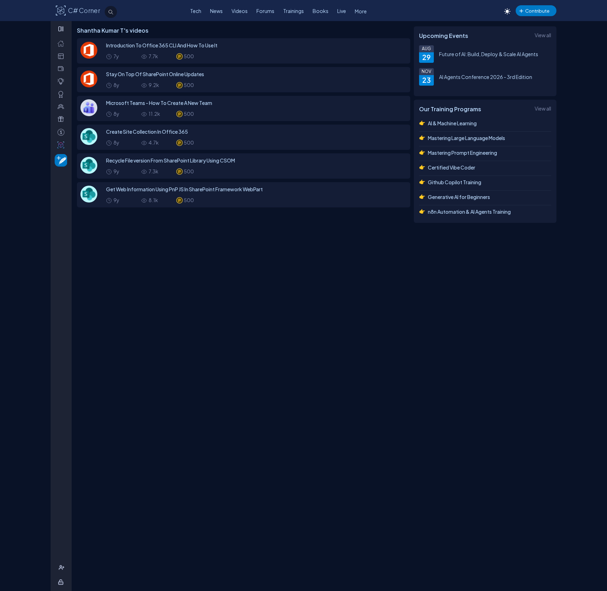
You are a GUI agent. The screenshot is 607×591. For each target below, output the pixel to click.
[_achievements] (62, 94)
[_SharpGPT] (62, 144)
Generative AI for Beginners (459, 197)
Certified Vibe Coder (451, 167)
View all (543, 35)
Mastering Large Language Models (466, 138)
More (361, 11)
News (216, 11)
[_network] (62, 106)
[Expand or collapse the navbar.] (61, 29)
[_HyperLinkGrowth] (59, 160)
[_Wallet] (62, 68)
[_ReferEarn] (62, 119)
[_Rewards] (62, 132)
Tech (195, 11)
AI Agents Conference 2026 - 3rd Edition (485, 77)
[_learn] (62, 81)
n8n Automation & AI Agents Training (469, 211)
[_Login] (62, 582)
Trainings (293, 11)
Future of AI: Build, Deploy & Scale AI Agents (488, 54)
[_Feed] (62, 43)
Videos (239, 11)
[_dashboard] (62, 56)
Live (341, 11)
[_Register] (62, 567)
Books (320, 11)
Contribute (537, 11)
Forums (265, 11)
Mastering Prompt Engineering (462, 153)
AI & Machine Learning (452, 123)
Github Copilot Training (454, 182)
